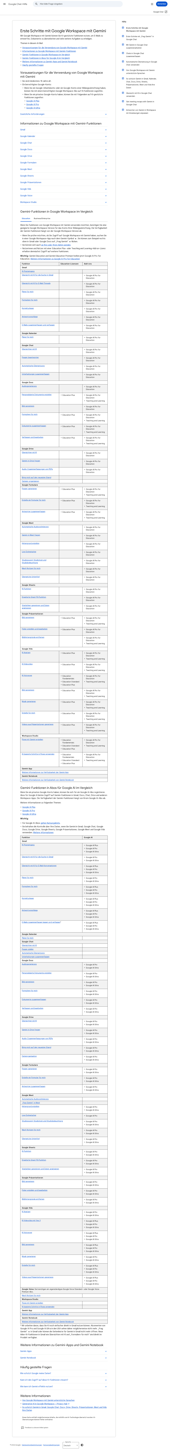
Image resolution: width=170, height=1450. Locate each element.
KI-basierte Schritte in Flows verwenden (38, 754)
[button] (4, 4)
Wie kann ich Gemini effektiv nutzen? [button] (36, 1386)
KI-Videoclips (27, 664)
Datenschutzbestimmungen (32, 1445)
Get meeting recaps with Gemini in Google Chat (140, 103)
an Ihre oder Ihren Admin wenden (56, 245)
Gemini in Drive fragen (31, 461)
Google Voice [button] (26, 195)
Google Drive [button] (26, 156)
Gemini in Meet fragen (31, 535)
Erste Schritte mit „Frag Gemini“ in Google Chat (140, 38)
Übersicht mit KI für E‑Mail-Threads (36, 283)
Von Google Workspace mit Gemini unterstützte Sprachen (48, 1400)
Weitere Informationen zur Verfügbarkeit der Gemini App (45, 772)
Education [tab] (26, 218)
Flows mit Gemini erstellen (32, 739)
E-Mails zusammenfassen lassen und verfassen (41, 922)
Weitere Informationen (43, 832)
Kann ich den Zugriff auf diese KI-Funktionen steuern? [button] (44, 1380)
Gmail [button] (22, 129)
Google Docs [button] (26, 149)
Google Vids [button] (25, 189)
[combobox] (81, 4)
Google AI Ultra (33, 108)
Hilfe (124, 22)
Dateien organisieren (30, 481)
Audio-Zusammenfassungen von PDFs (37, 469)
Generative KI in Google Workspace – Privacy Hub (44, 1404)
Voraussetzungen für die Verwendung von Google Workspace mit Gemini (54, 48)
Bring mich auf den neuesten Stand (36, 477)
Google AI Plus (32, 101)
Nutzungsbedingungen (51, 1445)
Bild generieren (28, 406)
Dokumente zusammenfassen (34, 426)
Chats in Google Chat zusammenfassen (135, 54)
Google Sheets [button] (27, 176)
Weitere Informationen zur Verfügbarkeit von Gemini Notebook (48, 780)
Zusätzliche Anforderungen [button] (32, 114)
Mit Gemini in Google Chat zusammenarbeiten (137, 46)
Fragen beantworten (30, 357)
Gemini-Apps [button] (26, 1351)
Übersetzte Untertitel (31, 577)
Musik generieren (29, 701)
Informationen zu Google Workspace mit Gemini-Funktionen (49, 51)
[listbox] (71, 1445)
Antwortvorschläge (30, 317)
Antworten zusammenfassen (33, 511)
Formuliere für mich (30, 300)
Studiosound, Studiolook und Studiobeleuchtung (42, 1121)
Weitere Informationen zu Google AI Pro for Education (55, 259)
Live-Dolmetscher (29, 552)
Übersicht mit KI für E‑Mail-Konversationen (39, 866)
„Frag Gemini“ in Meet (31, 1103)
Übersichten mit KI (29, 349)
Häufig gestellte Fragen (33, 65)
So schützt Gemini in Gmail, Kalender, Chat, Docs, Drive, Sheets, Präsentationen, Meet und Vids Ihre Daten (141, 83)
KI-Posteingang (28, 271)
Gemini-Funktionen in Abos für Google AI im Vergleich (46, 58)
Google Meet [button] (26, 169)
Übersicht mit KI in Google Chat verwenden (139, 94)
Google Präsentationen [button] (30, 182)
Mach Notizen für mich (31, 568)
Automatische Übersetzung (33, 366)
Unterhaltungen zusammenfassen (35, 374)
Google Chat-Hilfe (17, 4)
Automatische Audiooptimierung (35, 527)
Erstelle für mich (28, 713)
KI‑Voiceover (27, 675)
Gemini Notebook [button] (28, 1358)
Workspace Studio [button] (28, 202)
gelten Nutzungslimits (50, 823)
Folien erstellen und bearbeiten (34, 629)
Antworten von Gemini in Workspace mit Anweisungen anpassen (141, 111)
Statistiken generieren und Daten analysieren (40, 1169)
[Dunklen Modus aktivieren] (82, 1445)
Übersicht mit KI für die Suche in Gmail (37, 275)
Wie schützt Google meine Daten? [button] (35, 1373)
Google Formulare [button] (28, 162)
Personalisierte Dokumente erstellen (37, 395)
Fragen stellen (27, 949)
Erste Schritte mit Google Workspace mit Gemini (137, 29)
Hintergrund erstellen (30, 543)
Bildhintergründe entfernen (33, 637)
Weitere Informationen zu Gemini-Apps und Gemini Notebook (49, 61)
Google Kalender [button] (27, 136)
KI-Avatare (26, 652)
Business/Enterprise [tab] (42, 218)
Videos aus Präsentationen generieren (37, 724)
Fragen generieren (29, 489)
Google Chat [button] (26, 143)
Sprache (68, 1442)
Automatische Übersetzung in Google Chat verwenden (141, 63)
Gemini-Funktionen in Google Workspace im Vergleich (46, 54)
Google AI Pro (32, 104)
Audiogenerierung (29, 386)
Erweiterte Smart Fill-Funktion (34, 597)
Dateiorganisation (29, 1056)
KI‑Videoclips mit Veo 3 (31, 1220)
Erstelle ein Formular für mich (34, 500)
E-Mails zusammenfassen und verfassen (38, 325)
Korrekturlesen (28, 308)
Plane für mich (27, 292)
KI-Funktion (26, 589)
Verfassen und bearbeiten (32, 437)
